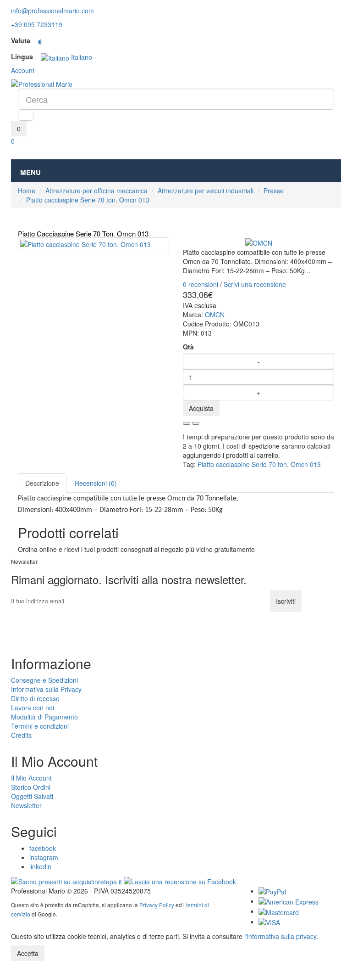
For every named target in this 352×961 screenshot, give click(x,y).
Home (26, 190)
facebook (42, 848)
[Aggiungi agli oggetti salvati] (186, 423)
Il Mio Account (31, 777)
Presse (274, 190)
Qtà (188, 346)
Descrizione (42, 483)
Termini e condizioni (40, 726)
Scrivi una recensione (255, 284)
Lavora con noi (32, 707)
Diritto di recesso (35, 698)
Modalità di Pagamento (44, 716)
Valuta (20, 40)
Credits (21, 735)
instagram (43, 857)
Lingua (22, 56)
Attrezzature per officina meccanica (96, 190)
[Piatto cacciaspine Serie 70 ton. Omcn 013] (93, 244)
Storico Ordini (30, 787)
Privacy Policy (156, 905)
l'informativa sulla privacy (280, 936)
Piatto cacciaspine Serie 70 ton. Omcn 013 (87, 199)
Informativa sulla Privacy (46, 689)
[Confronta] (195, 423)
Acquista (201, 408)
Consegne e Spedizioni (44, 680)
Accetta (27, 953)
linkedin (40, 866)
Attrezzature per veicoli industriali (205, 190)
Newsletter (26, 805)
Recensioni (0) (96, 483)
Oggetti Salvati (32, 796)
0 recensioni (200, 284)
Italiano (80, 57)
